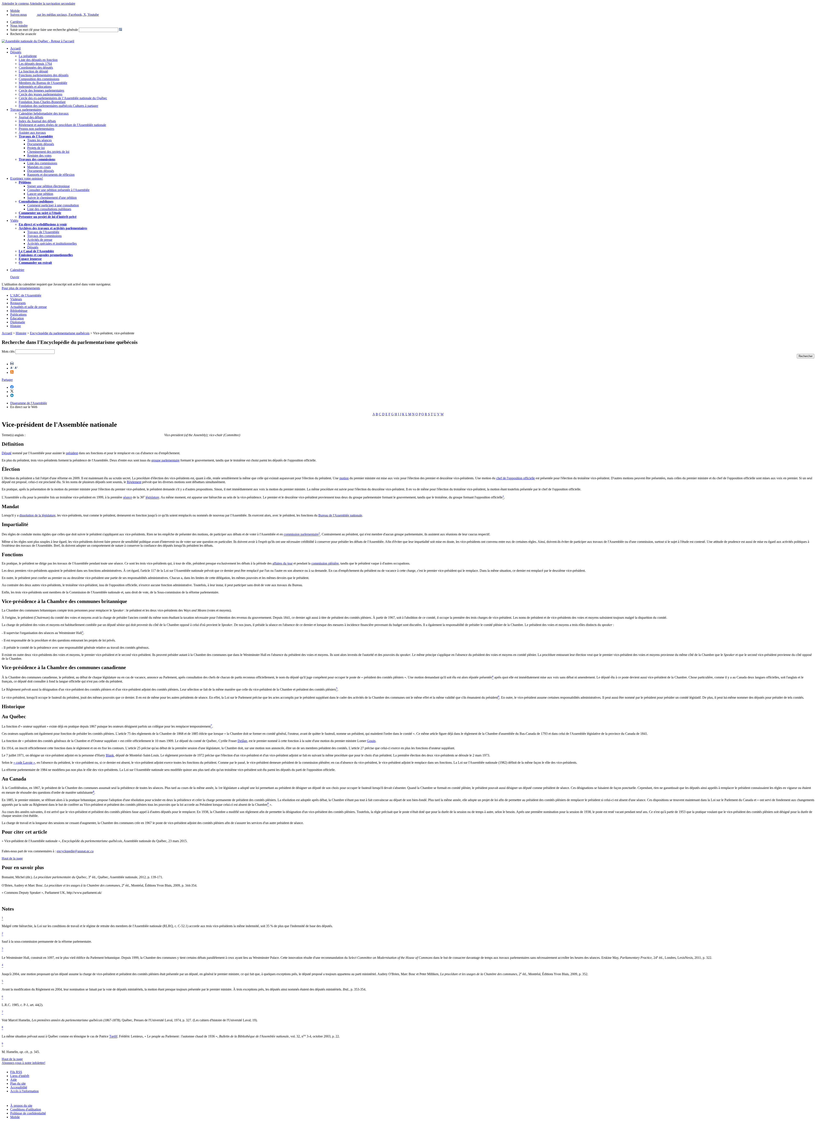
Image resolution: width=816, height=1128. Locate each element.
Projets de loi (36, 148)
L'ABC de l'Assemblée (25, 295)
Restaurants (18, 303)
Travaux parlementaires (25, 109)
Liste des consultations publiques (49, 209)
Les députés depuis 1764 (35, 63)
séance (127, 497)
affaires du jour (282, 563)
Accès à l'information (24, 1091)
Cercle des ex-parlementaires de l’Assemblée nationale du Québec (63, 98)
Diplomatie (17, 322)
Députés (15, 52)
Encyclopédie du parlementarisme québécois (59, 333)
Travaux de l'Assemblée (36, 136)
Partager (7, 380)
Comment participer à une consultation (53, 205)
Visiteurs (16, 299)
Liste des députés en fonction (38, 60)
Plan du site (18, 1083)
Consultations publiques (36, 201)
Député (6, 453)
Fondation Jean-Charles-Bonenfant (42, 102)
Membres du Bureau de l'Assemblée (43, 83)
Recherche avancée (23, 34)
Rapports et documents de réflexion (51, 174)
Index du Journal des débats (37, 121)
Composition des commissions (39, 79)
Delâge (242, 741)
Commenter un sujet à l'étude (40, 213)
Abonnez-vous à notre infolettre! (23, 1063)
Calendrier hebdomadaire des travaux (44, 113)
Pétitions (25, 182)
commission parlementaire (301, 534)
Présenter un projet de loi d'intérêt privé (47, 217)
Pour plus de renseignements (21, 288)
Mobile (15, 1117)
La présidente (28, 56)
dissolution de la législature (37, 515)
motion (344, 478)
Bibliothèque (18, 310)
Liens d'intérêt (19, 1076)
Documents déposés (40, 144)
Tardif (113, 1036)
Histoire (15, 326)
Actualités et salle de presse (28, 307)
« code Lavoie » (24, 762)
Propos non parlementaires (36, 129)
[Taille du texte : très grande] (16, 368)
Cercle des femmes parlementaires (41, 90)
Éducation (17, 318)
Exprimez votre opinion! (26, 178)
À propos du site (21, 1105)
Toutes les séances (39, 140)
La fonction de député (33, 71)
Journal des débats (31, 117)
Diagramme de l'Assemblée (28, 403)
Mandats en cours (39, 167)
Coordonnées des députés (36, 67)
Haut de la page (12, 858)
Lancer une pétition (40, 194)
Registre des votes (39, 155)
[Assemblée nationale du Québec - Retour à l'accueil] (38, 41)
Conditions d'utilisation (25, 1109)
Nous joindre (19, 25)
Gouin (371, 741)
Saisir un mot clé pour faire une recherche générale (44, 29)
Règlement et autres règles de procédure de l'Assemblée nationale (62, 125)
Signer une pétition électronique (48, 186)
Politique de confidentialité (28, 1113)
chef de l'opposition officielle (515, 478)
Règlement (134, 482)
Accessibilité (18, 1087)
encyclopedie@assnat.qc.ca (75, 851)
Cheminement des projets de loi (48, 151)
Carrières (16, 22)
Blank (110, 755)
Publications (18, 314)
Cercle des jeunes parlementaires (40, 94)
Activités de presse (39, 239)
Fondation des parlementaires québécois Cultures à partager (58, 106)
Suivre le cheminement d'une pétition (52, 197)
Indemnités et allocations (35, 86)
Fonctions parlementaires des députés (43, 75)
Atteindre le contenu (15, 3)
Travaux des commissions (37, 159)
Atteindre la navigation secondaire (52, 3)
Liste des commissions (42, 163)
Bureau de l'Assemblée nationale (340, 515)
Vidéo (14, 220)
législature (152, 497)
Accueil (15, 48)
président (72, 453)
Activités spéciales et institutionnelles (52, 243)
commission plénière (325, 563)
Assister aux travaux (32, 132)
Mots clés (8, 351)
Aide (13, 1079)
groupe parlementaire (165, 460)
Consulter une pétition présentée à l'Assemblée (58, 190)
